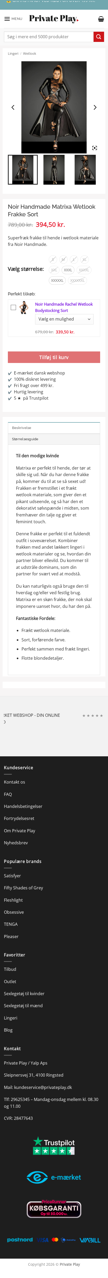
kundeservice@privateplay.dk (43, 1087)
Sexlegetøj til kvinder (24, 993)
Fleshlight (13, 900)
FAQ (8, 794)
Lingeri (13, 53)
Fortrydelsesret (19, 818)
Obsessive (14, 912)
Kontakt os (14, 782)
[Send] (99, 37)
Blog (8, 1030)
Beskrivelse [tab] (21, 428)
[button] (13, 18)
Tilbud (10, 969)
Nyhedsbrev (16, 843)
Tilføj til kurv (54, 357)
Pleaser (11, 936)
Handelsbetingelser (23, 806)
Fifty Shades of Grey (23, 888)
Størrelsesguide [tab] (25, 439)
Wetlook (29, 53)
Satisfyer (12, 876)
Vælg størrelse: (26, 269)
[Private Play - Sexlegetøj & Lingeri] (54, 19)
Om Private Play (19, 831)
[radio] (53, 259)
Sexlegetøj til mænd (23, 1006)
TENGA (11, 924)
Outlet (10, 981)
